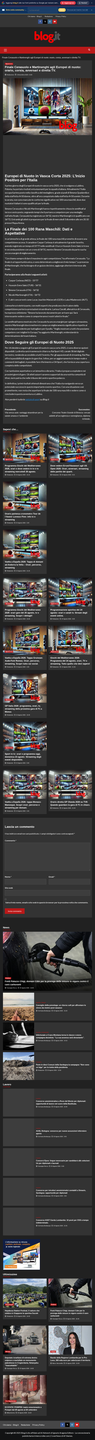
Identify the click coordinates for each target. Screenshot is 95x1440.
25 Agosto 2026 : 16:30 (72, 1363)
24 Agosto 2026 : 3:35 (22, 667)
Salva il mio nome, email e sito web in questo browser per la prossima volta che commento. (46, 902)
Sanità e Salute (41, 1002)
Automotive (9, 1304)
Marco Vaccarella (57, 1363)
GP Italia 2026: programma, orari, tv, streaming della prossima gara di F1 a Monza (23, 709)
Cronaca (38, 1062)
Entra (62, 10)
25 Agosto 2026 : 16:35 (27, 1368)
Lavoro (38, 1098)
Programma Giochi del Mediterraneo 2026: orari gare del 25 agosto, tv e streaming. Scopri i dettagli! (23, 613)
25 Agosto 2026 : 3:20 (22, 523)
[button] (5, 50)
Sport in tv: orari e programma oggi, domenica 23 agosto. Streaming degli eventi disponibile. (23, 757)
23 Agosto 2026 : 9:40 (22, 763)
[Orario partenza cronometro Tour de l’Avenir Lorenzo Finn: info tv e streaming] (25, 496)
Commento (10, 840)
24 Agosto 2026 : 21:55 (60, 1225)
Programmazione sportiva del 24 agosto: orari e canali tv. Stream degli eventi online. (68, 613)
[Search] (89, 50)
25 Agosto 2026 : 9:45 (60, 1136)
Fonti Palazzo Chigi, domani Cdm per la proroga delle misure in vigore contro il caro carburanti (69, 1313)
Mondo (8, 1351)
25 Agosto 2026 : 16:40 (27, 988)
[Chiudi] (91, 3)
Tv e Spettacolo (11, 1401)
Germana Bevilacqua (44, 1011)
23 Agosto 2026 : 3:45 (22, 811)
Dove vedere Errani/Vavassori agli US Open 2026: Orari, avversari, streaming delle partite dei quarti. (69, 469)
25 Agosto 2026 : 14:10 (60, 1040)
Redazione (49, 16)
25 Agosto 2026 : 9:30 (57, 1166)
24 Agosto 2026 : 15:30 (23, 619)
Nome (8, 877)
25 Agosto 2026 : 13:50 (54, 1070)
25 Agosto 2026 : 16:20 (24, 1413)
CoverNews (56, 1436)
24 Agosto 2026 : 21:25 (23, 571)
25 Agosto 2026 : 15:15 (23, 475)
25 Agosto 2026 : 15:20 (60, 1011)
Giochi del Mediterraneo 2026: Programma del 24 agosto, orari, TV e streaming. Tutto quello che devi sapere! (70, 661)
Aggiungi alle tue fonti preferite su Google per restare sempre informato (37, 3)
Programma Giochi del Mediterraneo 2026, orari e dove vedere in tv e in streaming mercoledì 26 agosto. (23, 469)
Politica (8, 978)
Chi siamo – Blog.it (35, 16)
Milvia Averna (11, 1413)
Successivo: (69, 414)
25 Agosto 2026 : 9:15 (68, 475)
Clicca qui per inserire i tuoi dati (77, 10)
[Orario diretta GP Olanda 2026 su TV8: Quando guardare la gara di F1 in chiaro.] (70, 784)
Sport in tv (9, 64)
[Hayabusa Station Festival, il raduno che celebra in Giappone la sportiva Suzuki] (25, 1293)
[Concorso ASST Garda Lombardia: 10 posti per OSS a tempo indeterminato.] (18, 1221)
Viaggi (53, 1351)
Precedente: (24, 413)
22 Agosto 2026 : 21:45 (68, 808)
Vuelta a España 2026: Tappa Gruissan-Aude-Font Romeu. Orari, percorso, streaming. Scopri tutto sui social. (24, 661)
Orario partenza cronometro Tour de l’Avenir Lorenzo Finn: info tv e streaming (22, 517)
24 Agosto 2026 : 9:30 (68, 619)
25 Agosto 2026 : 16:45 (23, 1316)
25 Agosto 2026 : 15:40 (60, 1106)
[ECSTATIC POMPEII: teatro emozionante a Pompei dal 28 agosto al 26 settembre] (25, 1389)
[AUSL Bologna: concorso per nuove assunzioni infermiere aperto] (18, 1132)
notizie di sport (32, 399)
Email (52, 877)
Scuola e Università (42, 1032)
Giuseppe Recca (12, 988)
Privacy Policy (61, 16)
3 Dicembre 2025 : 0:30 (24, 75)
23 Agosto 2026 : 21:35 (68, 667)
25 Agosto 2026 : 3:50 (60, 1196)
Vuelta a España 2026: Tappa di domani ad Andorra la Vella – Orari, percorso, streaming (24, 565)
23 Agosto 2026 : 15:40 (23, 715)
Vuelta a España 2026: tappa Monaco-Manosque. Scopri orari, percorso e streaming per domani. (23, 805)
